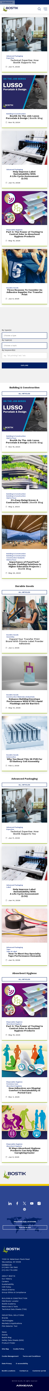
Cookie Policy (18, 1349)
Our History (7, 1279)
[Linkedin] (10, 1203)
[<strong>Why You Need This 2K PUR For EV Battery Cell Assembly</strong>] (24, 743)
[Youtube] (32, 1203)
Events (5, 1335)
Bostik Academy (9, 1304)
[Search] (39, 9)
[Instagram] (39, 1203)
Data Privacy (7, 1363)
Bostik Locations (8, 1371)
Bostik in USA (25, 1227)
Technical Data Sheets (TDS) (14, 1309)
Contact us (23, 1371)
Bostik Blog (6, 1337)
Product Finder (8, 1343)
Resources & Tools (10, 1306)
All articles (24, 394)
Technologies (7, 1321)
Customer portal (39, 1371)
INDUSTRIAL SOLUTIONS (13, 1315)
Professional (7, 2)
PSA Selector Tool (9, 1326)
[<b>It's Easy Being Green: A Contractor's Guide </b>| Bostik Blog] (24, 483)
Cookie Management (10, 1356)
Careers (5, 1281)
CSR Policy (6, 1287)
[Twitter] (24, 1203)
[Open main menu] (45, 9)
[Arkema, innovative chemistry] (13, 1254)
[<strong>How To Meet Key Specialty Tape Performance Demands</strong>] (24, 937)
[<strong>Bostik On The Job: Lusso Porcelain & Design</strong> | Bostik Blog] (24, 101)
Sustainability (8, 1284)
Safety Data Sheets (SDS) (13, 1340)
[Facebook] (17, 1203)
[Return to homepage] (12, 9)
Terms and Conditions (32, 1356)
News (4, 1332)
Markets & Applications (12, 1323)
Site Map (5, 1349)
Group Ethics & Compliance (14, 1292)
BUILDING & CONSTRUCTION (14, 1298)
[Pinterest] (24, 1209)
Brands (5, 1318)
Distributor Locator (10, 1301)
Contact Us (7, 1265)
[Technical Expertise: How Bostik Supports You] (24, 44)
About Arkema (8, 1290)
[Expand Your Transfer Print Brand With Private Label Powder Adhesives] (24, 624)
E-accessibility (22, 1363)
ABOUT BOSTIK (8, 1276)
